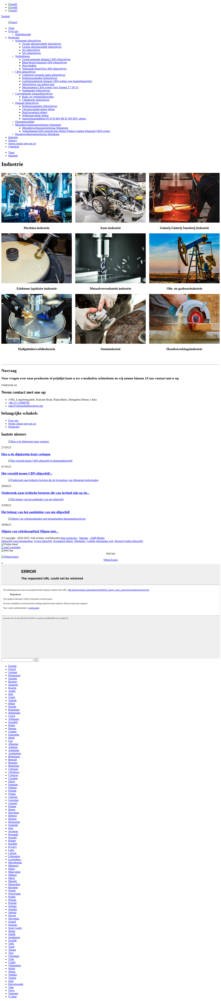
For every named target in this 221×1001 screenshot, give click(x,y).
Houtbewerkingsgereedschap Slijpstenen (37, 134)
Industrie (13, 137)
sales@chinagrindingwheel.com (25, 405)
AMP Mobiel (97, 538)
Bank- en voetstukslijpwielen (38, 96)
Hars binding (29, 65)
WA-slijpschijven (31, 53)
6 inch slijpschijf (43, 541)
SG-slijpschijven (31, 50)
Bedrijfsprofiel (23, 34)
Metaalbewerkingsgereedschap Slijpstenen (38, 124)
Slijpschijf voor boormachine (17, 541)
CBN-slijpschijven (25, 71)
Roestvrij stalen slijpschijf (129, 541)
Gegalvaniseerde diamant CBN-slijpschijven (46, 59)
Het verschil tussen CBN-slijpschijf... (26, 473)
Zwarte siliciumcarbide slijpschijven (41, 43)
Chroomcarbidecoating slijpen (38, 109)
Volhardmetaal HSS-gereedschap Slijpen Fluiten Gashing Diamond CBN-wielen (66, 131)
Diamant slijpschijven (27, 103)
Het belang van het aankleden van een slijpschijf (35, 512)
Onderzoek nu (9, 385)
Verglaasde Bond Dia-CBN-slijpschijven (44, 68)
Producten (13, 37)
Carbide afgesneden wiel (100, 541)
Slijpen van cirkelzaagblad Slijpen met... (29, 531)
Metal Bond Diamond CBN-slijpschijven (44, 62)
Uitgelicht (13, 146)
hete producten (69, 538)
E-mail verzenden (11, 547)
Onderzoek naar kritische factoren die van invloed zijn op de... (45, 493)
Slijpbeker (79, 541)
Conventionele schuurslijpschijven (33, 93)
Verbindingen (22, 56)
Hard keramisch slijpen (34, 112)
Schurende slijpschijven (28, 40)
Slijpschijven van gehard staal (38, 84)
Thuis (11, 28)
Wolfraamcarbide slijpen (35, 115)
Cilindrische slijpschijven (35, 99)
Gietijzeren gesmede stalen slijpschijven (43, 74)
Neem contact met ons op (22, 143)
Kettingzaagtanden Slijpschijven (39, 78)
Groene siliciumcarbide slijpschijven (41, 46)
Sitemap (83, 538)
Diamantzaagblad (24, 121)
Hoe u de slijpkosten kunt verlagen (25, 454)
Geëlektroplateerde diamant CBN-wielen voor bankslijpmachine (57, 81)
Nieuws (12, 140)
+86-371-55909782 (19, 402)
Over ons (13, 31)
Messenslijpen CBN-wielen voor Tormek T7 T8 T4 (50, 87)
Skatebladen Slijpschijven (36, 90)
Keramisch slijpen (63, 541)
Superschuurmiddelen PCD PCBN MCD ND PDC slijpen (54, 118)
